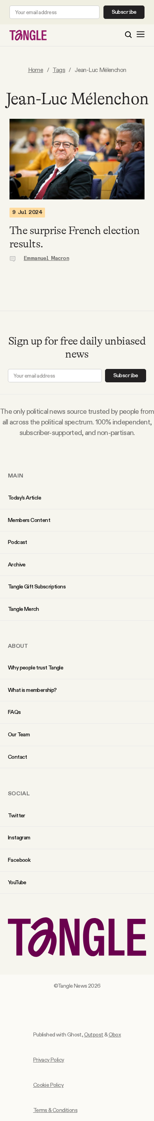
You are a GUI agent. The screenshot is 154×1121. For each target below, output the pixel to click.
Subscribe (124, 12)
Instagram (19, 837)
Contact (17, 756)
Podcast (17, 542)
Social (19, 793)
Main (15, 475)
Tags (59, 70)
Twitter (16, 815)
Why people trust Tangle (35, 667)
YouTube (17, 882)
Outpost (93, 1034)
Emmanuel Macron (46, 258)
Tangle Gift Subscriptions (37, 586)
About (18, 645)
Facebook (19, 859)
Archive (17, 564)
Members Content (29, 520)
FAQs (14, 711)
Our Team (19, 734)
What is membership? (32, 689)
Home (35, 70)
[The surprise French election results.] (77, 159)
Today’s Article (24, 497)
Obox (115, 1034)
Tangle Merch (23, 608)
